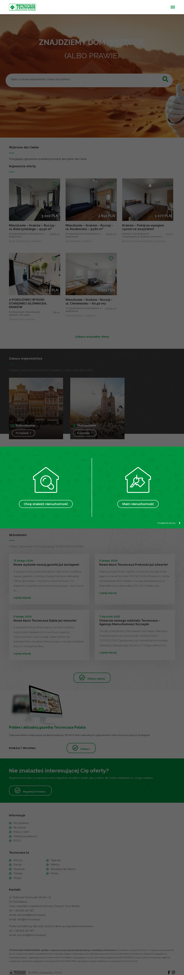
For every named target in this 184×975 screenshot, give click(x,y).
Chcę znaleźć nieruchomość (46, 504)
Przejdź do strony (167, 523)
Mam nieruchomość (138, 504)
